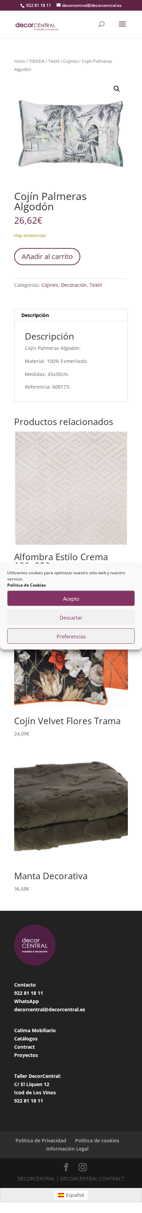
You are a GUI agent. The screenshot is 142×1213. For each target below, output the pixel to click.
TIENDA (36, 61)
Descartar (71, 617)
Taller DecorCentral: (37, 1076)
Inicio (19, 61)
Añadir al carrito (47, 256)
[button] (117, 89)
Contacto (25, 984)
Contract (24, 1047)
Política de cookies (97, 1140)
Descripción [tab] (35, 315)
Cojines (70, 61)
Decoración (74, 285)
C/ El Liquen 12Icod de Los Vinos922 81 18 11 (35, 1092)
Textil (53, 61)
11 (40, 993)
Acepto (71, 598)
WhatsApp (26, 1001)
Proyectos (26, 1055)
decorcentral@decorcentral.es (49, 1009)
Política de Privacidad (41, 1140)
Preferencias (71, 636)
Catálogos (26, 1038)
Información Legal (67, 1148)
